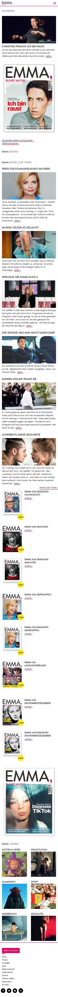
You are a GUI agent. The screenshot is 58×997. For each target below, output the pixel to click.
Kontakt (5, 985)
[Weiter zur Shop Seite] (29, 98)
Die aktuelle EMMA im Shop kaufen (17, 140)
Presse (5, 960)
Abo (3, 953)
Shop (4, 957)
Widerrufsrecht (8, 969)
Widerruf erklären (10, 950)
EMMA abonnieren (10, 143)
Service (5, 975)
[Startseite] (29, 3)
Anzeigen (6, 963)
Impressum (6, 981)
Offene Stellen (8, 978)
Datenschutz (7, 972)
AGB (4, 966)
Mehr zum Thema (48, 488)
